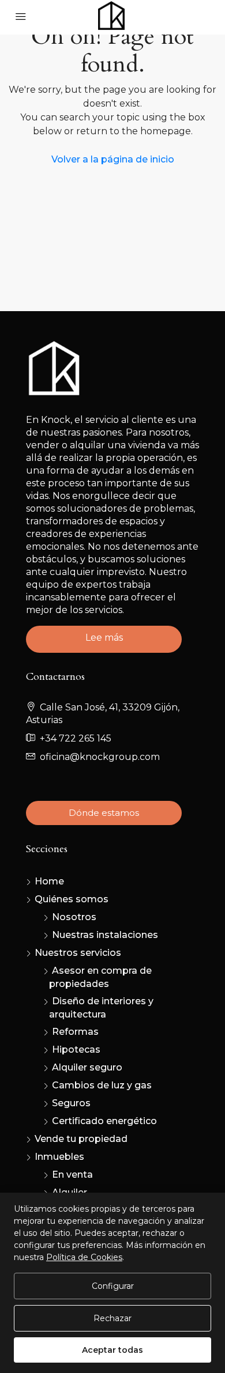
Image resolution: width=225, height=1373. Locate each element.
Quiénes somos (71, 899)
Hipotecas (76, 1049)
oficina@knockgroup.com (100, 756)
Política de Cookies (84, 1257)
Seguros (71, 1103)
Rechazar (112, 1318)
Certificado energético (104, 1120)
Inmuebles (59, 1156)
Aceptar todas (112, 1350)
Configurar (113, 1286)
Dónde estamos (104, 812)
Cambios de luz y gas (102, 1085)
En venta (72, 1174)
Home (49, 881)
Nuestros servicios (78, 952)
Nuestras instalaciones (105, 934)
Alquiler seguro (87, 1067)
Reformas (75, 1031)
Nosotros (74, 916)
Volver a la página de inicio (112, 159)
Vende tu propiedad (81, 1138)
